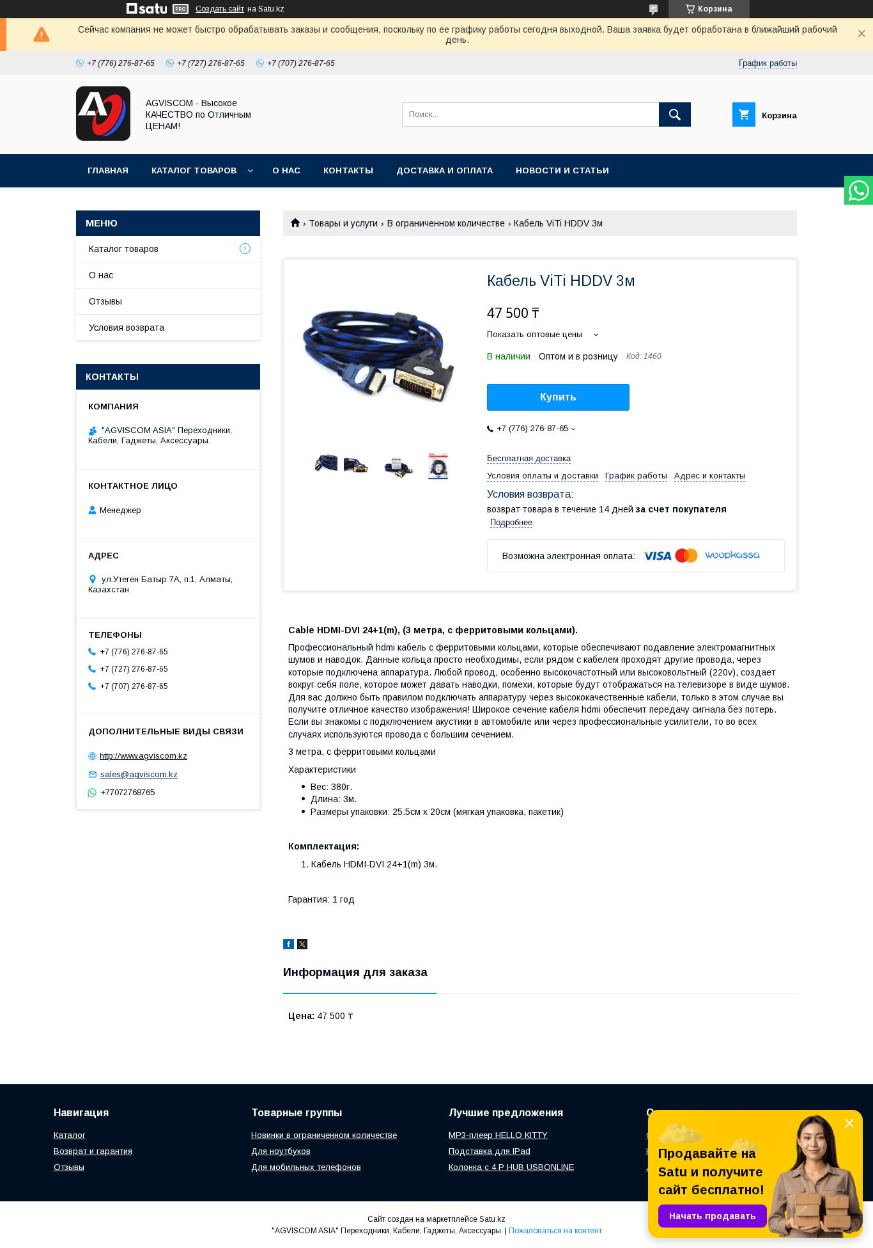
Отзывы (105, 301)
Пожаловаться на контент (555, 1230)
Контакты (348, 170)
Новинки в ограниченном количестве (324, 1135)
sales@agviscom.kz (139, 774)
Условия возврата (126, 327)
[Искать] (675, 114)
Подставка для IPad (489, 1151)
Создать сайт (220, 8)
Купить (558, 396)
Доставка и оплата (444, 170)
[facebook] (288, 946)
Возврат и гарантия (93, 1151)
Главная (108, 170)
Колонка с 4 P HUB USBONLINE (511, 1167)
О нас (286, 170)
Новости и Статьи (562, 170)
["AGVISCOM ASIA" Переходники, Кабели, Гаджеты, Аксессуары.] (103, 137)
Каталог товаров (193, 170)
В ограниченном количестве (446, 223)
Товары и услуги (343, 223)
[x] (302, 946)
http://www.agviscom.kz (143, 756)
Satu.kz (492, 1219)
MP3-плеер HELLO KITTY (498, 1135)
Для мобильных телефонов (306, 1167)
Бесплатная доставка (529, 458)
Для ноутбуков (281, 1151)
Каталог (70, 1135)
